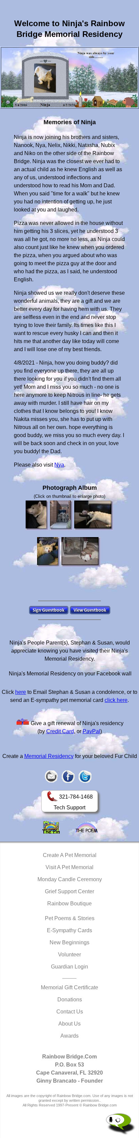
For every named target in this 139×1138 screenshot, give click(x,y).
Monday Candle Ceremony (69, 879)
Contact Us (69, 1011)
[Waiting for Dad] (61, 515)
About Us (69, 1024)
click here (116, 700)
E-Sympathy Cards (69, 930)
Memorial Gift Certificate (69, 987)
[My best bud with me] (81, 552)
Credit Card (60, 731)
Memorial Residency (49, 756)
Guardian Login (69, 966)
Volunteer (69, 954)
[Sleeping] (93, 515)
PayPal (91, 731)
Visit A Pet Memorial (69, 867)
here (20, 692)
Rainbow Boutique (69, 903)
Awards (69, 1036)
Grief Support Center (69, 891)
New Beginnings (69, 942)
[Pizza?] (48, 552)
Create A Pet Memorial (69, 855)
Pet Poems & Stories (69, 918)
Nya (59, 465)
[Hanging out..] (37, 515)
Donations (69, 999)
